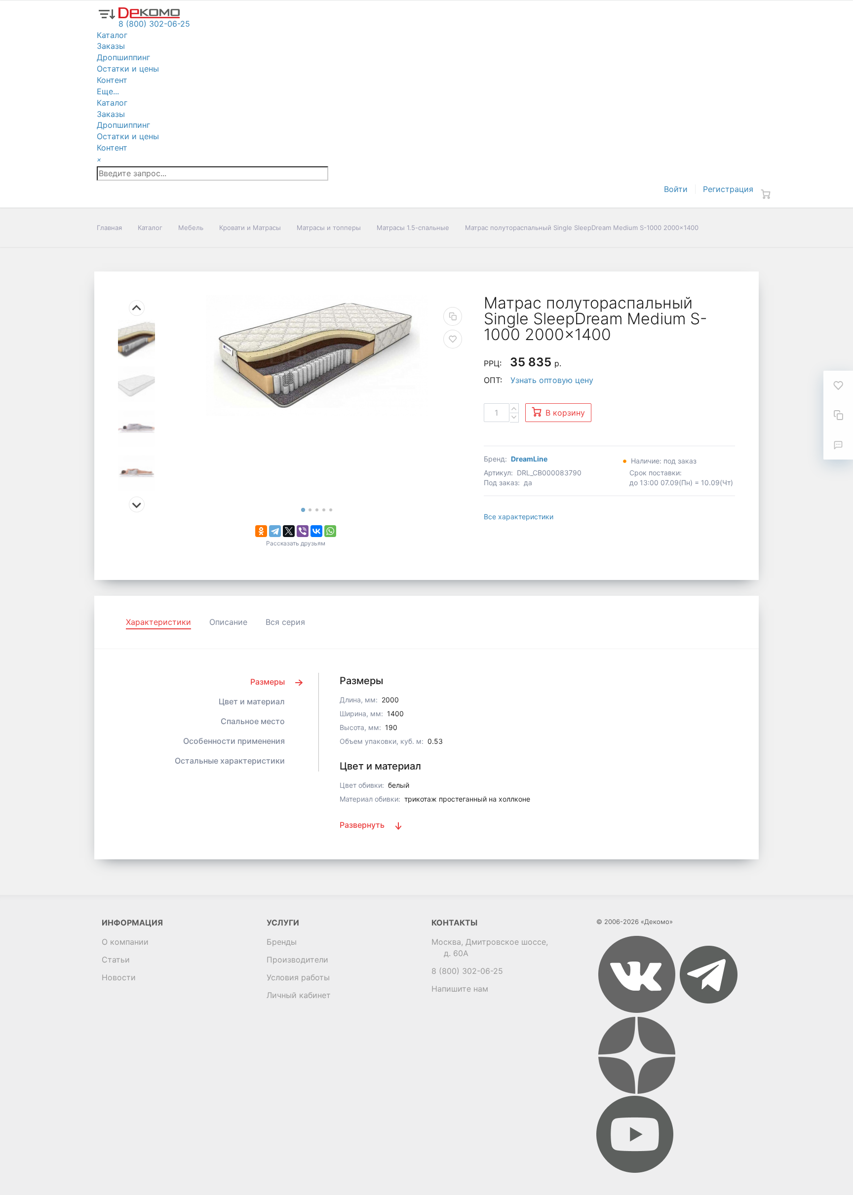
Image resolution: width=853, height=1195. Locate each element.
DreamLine (529, 459)
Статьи (116, 959)
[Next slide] (137, 504)
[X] (289, 531)
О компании (125, 942)
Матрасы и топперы (329, 227)
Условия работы (298, 977)
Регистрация (728, 189)
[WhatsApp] (330, 531)
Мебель (190, 227)
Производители (297, 959)
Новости (119, 977)
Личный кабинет (299, 995)
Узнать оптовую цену (551, 380)
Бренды (282, 942)
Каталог (150, 227)
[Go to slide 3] (317, 510)
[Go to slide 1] (303, 510)
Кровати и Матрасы (250, 227)
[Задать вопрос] (838, 445)
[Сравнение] (838, 415)
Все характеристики (518, 516)
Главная (109, 227)
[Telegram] (275, 531)
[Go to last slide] (137, 308)
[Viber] (303, 531)
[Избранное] (838, 385)
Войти (676, 189)
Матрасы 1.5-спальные (413, 227)
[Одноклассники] (261, 531)
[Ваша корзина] (765, 194)
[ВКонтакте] (316, 531)
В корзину (565, 413)
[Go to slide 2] (310, 510)
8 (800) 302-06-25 (467, 971)
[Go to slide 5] (331, 510)
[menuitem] (136, 339)
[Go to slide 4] (324, 510)
